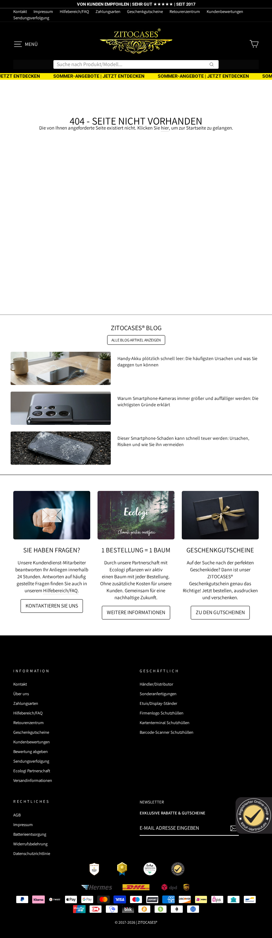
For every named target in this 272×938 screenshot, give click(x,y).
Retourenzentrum (185, 11)
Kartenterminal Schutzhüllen (164, 722)
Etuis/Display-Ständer (158, 703)
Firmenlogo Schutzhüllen (161, 713)
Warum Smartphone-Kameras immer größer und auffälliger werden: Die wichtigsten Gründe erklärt (187, 401)
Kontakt (20, 11)
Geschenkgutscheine (145, 11)
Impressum (43, 11)
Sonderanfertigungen (158, 694)
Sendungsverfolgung (31, 18)
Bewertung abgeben (30, 751)
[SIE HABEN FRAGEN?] (51, 515)
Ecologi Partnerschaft (31, 771)
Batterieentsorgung (29, 834)
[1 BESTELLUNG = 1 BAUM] (136, 515)
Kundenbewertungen (225, 11)
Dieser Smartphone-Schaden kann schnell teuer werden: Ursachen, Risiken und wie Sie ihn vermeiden (183, 441)
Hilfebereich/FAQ (74, 11)
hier (165, 128)
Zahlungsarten (108, 11)
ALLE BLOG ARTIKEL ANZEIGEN (136, 339)
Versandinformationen (32, 780)
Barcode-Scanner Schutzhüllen (166, 732)
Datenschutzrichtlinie (31, 853)
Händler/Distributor (156, 684)
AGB (17, 815)
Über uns (21, 694)
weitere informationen (136, 612)
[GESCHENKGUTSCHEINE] (220, 515)
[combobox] (136, 64)
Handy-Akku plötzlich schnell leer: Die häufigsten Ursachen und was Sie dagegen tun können (187, 361)
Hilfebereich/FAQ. (61, 590)
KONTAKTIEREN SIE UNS (52, 605)
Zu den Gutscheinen (220, 612)
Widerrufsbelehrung (30, 844)
